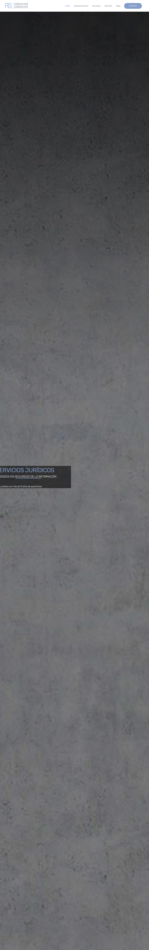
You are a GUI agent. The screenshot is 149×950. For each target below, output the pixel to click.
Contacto (133, 6)
